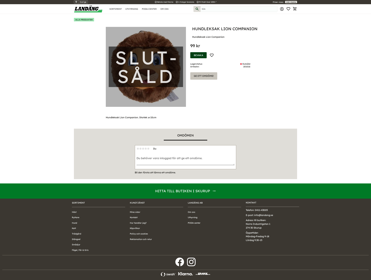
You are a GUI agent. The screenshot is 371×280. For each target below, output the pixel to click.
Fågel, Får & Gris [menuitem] (80, 250)
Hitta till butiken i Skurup (182, 191)
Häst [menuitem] (74, 212)
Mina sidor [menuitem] (282, 9)
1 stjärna (138, 148)
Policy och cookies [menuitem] (139, 233)
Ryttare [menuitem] (75, 217)
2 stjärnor (140, 148)
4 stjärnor (145, 148)
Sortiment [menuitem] (115, 9)
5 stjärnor (148, 148)
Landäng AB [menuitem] (195, 202)
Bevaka (198, 55)
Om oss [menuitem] (164, 9)
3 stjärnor (143, 148)
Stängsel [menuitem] (76, 239)
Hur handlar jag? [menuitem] (138, 223)
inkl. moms (291, 2)
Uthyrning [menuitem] (131, 9)
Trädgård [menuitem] (76, 233)
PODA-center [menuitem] (149, 9)
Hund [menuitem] (74, 223)
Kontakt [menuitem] (134, 217)
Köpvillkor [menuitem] (135, 228)
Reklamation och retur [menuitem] (141, 239)
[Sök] (197, 9)
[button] (288, 9)
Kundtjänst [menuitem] (137, 202)
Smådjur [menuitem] (76, 244)
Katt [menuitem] (74, 228)
